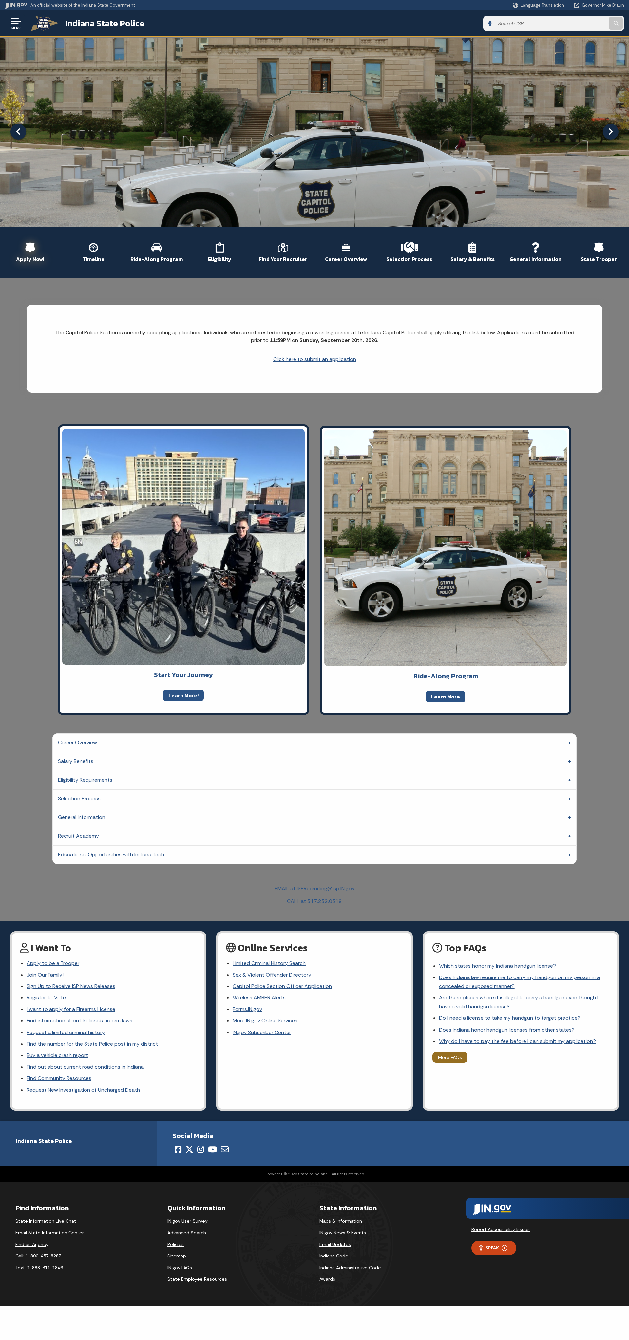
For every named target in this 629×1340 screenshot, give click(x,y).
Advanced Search (186, 1233)
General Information (81, 817)
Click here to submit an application (314, 359)
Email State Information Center (49, 1233)
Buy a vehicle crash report (57, 1055)
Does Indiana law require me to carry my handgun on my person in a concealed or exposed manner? (519, 982)
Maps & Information (340, 1221)
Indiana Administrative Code (350, 1268)
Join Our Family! (45, 974)
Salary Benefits (75, 761)
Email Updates (335, 1244)
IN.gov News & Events (342, 1233)
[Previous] (18, 132)
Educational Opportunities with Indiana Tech (111, 854)
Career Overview (77, 742)
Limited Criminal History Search (269, 963)
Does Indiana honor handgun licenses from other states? (507, 1029)
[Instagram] (200, 1149)
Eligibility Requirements (85, 779)
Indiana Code (333, 1256)
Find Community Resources (59, 1078)
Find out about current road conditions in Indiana (85, 1066)
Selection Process (79, 798)
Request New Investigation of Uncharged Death (83, 1090)
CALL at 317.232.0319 (314, 901)
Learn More (445, 696)
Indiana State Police (104, 23)
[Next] (611, 132)
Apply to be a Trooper (53, 963)
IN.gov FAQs (179, 1268)
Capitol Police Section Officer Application (282, 986)
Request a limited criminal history (66, 1032)
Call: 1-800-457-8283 (38, 1256)
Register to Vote (46, 997)
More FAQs (450, 1057)
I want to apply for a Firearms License (71, 1009)
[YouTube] (212, 1149)
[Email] (225, 1149)
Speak (492, 1248)
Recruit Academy (78, 835)
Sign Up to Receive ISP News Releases (71, 986)
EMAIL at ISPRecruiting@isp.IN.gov (314, 888)
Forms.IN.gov (247, 1009)
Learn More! (183, 695)
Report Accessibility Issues (500, 1229)
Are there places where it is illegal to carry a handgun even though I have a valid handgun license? (518, 1002)
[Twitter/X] (189, 1149)
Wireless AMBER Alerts (259, 997)
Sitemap (176, 1256)
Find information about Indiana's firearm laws (79, 1020)
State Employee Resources (197, 1279)
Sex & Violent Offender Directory (272, 974)
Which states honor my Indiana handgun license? (497, 965)
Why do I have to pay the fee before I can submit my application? (517, 1041)
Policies (175, 1244)
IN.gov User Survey (187, 1221)
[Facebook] (178, 1149)
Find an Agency (31, 1244)
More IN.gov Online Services (265, 1020)
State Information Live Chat (45, 1221)
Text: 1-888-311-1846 (39, 1268)
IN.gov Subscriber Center (262, 1032)
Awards (327, 1279)
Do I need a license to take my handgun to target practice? (510, 1017)
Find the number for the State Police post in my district (92, 1043)
